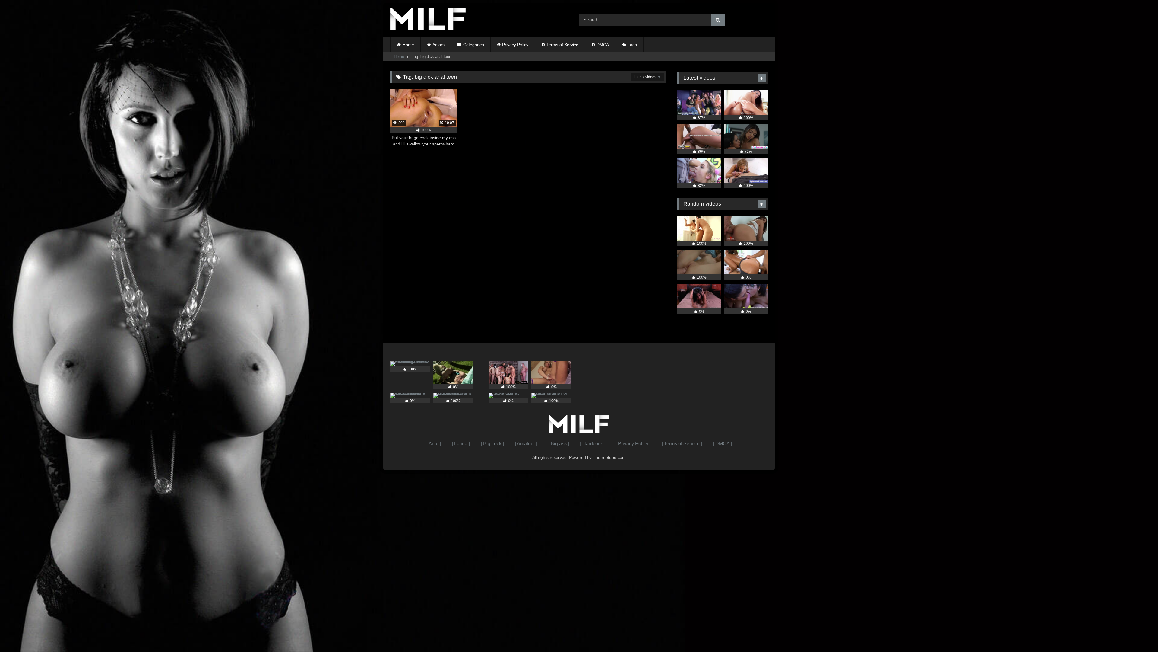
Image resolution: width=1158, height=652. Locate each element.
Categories (473, 44)
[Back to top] (1139, 634)
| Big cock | (492, 443)
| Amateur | (526, 443)
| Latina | (461, 443)
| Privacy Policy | (633, 443)
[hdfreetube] (428, 20)
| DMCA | (722, 443)
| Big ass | (558, 443)
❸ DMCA (600, 44)
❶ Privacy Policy (512, 44)
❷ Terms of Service (559, 44)
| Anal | (433, 443)
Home (408, 44)
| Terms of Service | (682, 443)
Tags (632, 44)
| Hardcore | (592, 443)
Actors (438, 44)
